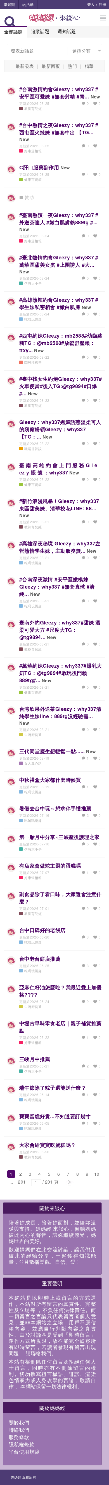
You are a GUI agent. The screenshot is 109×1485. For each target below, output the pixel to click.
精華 (89, 66)
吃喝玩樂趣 (33, 319)
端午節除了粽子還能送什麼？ (52, 1087)
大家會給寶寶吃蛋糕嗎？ (47, 1145)
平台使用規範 (24, 1451)
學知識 (9, 4)
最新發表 (25, 66)
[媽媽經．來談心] (55, 20)
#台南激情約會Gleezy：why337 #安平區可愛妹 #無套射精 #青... (58, 93)
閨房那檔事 (33, 362)
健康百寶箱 (33, 179)
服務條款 (19, 1436)
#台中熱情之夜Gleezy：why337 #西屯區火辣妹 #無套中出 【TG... (58, 128)
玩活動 (28, 4)
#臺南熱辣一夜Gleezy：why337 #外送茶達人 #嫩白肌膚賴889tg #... (58, 218)
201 (22, 1182)
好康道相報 (33, 150)
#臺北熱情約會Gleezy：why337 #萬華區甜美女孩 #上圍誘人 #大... (58, 261)
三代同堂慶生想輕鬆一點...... (52, 751)
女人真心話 (33, 763)
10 (96, 1174)
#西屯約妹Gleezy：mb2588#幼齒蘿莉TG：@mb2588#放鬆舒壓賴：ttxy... (61, 343)
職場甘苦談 (33, 448)
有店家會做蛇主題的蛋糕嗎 (50, 865)
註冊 (102, 4)
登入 (91, 4)
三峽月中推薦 (34, 1059)
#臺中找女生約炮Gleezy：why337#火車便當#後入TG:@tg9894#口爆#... (60, 386)
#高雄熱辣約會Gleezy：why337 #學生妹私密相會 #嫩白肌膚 (58, 303)
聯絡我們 (19, 1429)
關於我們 (19, 1422)
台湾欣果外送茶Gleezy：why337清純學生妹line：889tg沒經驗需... (60, 712)
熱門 (72, 66)
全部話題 (13, 31)
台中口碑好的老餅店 (42, 930)
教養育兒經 (33, 108)
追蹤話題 (40, 31)
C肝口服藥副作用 (39, 167)
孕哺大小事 (33, 283)
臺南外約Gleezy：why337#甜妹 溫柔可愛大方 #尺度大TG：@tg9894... (60, 630)
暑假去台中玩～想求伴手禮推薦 (55, 808)
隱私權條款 (21, 1444)
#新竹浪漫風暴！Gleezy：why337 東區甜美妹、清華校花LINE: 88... (59, 504)
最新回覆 (51, 66)
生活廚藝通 (33, 734)
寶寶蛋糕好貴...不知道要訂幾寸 (55, 1116)
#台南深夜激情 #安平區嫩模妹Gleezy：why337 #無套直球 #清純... (57, 587)
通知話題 (67, 31)
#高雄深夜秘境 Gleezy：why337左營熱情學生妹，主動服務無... (60, 547)
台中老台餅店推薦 (39, 958)
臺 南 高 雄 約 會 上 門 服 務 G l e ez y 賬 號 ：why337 (58, 469)
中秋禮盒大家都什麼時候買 (50, 779)
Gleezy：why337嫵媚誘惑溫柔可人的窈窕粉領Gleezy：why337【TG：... (60, 429)
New (95, 96)
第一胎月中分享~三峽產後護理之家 (59, 837)
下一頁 (69, 1182)
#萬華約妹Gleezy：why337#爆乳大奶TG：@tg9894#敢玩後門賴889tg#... (60, 673)
